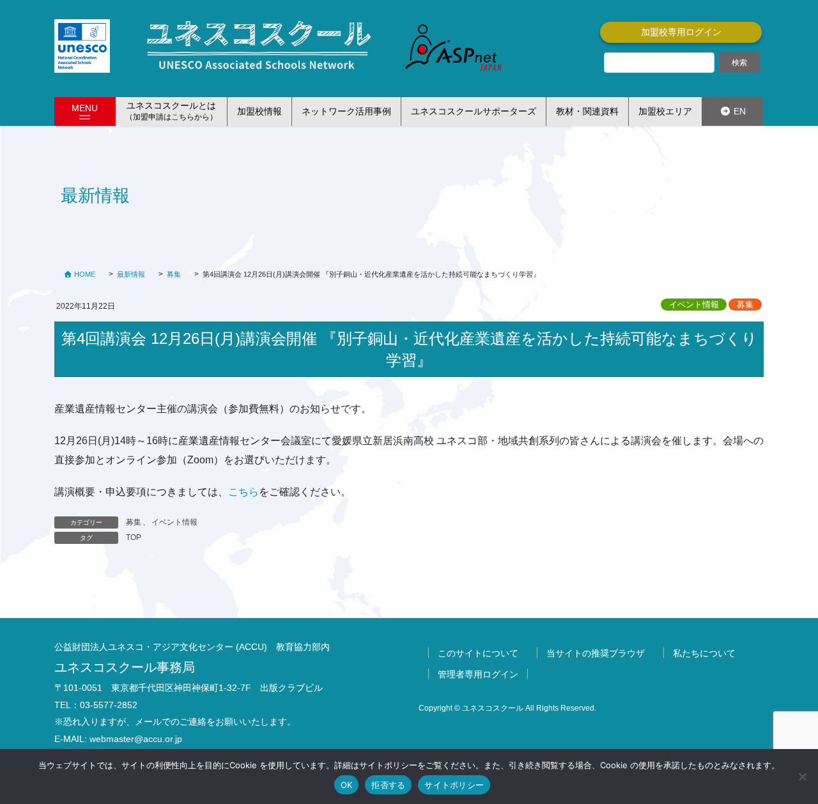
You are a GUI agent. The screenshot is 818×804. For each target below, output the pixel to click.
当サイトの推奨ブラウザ (595, 653)
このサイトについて (478, 653)
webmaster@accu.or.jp (135, 739)
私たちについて (704, 653)
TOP (133, 537)
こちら (243, 491)
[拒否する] (802, 776)
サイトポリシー (454, 785)
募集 (745, 304)
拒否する (388, 785)
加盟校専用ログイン (681, 32)
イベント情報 (694, 304)
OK (347, 785)
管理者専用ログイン (478, 674)
